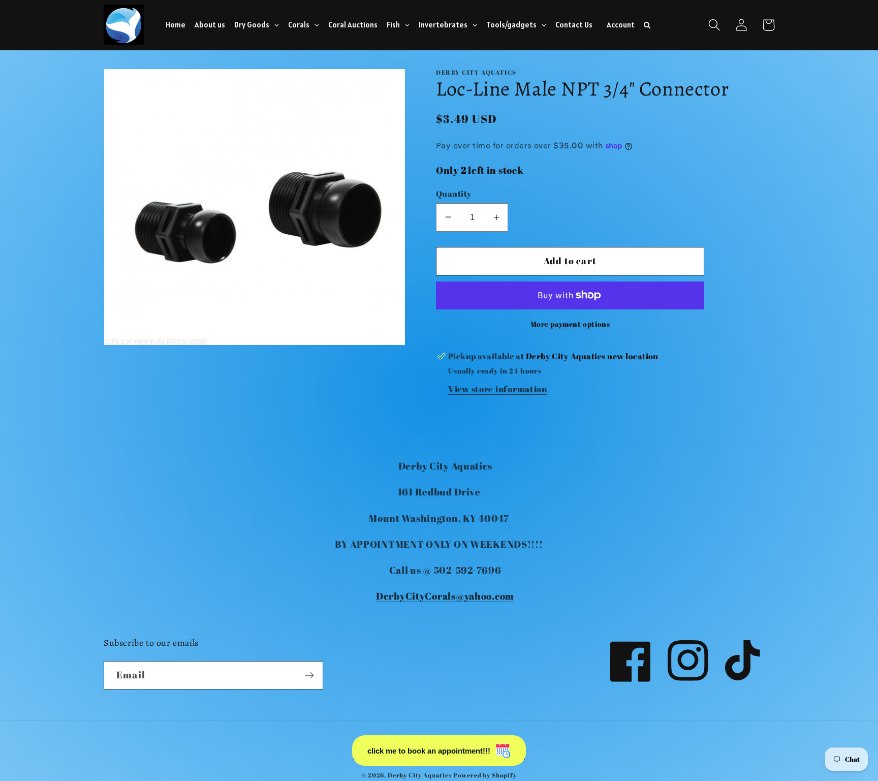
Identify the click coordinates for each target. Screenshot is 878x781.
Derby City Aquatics (420, 775)
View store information (497, 389)
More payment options (570, 324)
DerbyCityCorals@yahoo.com (445, 596)
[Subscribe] (309, 675)
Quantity (454, 193)
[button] (714, 25)
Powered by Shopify (485, 775)
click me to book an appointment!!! (428, 750)
